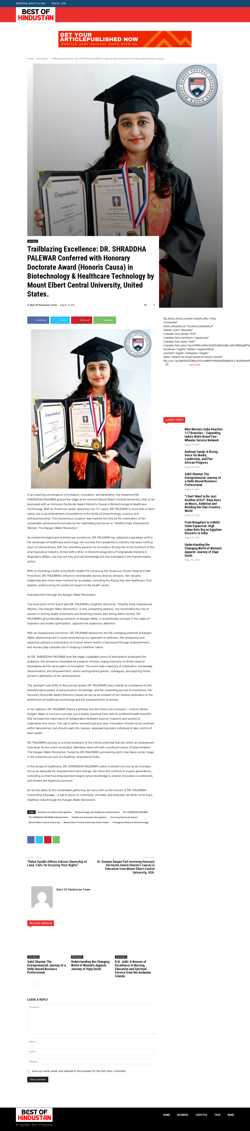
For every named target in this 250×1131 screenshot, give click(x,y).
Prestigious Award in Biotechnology (131, 822)
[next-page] (35, 984)
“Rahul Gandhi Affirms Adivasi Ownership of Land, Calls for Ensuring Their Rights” (57, 863)
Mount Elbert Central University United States (86, 822)
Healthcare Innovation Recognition (89, 817)
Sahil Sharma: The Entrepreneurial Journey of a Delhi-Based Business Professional (46, 967)
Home (30, 58)
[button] (231, 3)
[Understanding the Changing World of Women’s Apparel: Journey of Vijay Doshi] (91, 945)
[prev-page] (29, 984)
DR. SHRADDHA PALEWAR (135, 812)
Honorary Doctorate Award (123, 817)
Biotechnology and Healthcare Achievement (97, 812)
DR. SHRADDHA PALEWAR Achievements (48, 817)
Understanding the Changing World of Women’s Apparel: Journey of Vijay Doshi (90, 965)
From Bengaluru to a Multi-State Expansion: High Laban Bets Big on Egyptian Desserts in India (203, 527)
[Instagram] (226, 15)
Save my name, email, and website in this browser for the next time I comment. (79, 1070)
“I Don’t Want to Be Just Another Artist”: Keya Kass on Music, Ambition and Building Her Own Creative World (203, 503)
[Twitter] (232, 15)
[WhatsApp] (56, 839)
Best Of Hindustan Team (43, 305)
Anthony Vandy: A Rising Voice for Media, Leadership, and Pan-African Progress (201, 457)
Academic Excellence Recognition (55, 812)
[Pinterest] (47, 839)
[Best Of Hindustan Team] (42, 897)
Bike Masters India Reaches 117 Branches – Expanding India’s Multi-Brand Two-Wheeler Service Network (204, 434)
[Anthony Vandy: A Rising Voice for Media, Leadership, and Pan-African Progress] (172, 456)
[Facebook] (221, 15)
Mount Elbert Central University (44, 822)
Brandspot (42, 58)
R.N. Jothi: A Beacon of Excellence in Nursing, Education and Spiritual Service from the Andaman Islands (133, 969)
